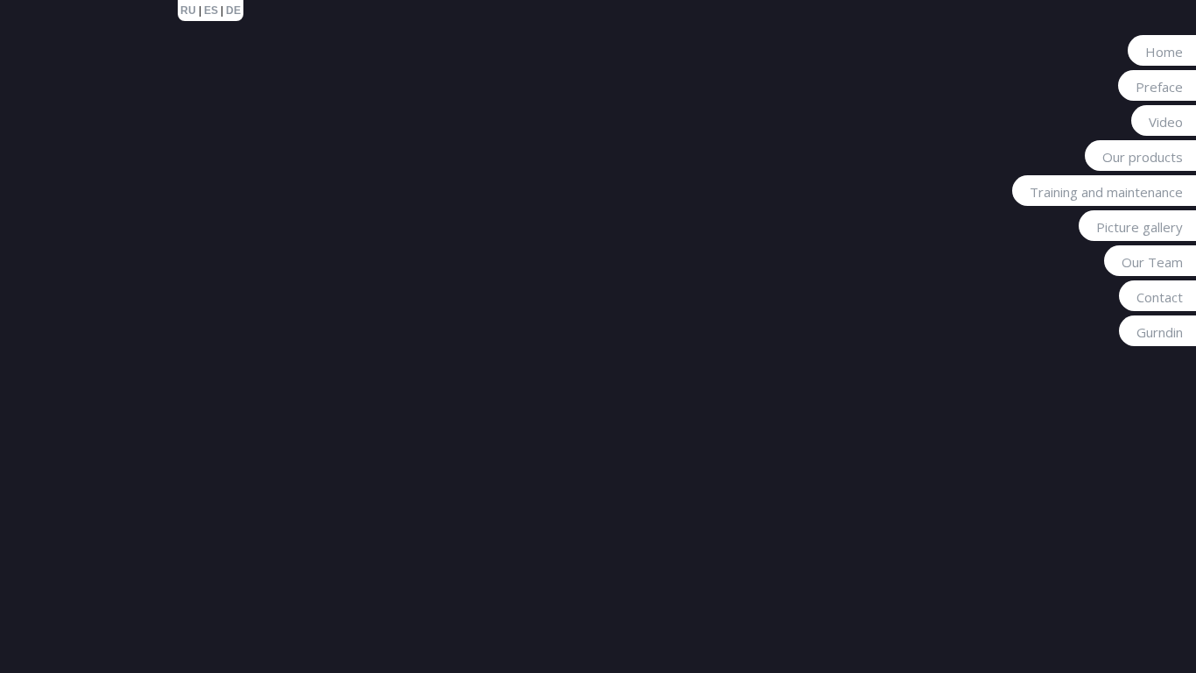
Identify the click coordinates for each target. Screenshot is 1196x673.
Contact (1159, 297)
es (211, 10)
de (233, 10)
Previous (946, 90)
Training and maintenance (1106, 192)
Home (1164, 51)
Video (1166, 122)
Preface (1159, 87)
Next (970, 90)
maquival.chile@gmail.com (813, 160)
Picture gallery (1139, 227)
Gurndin (1159, 332)
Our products (1142, 157)
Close (1003, 90)
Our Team (1152, 262)
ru (188, 10)
